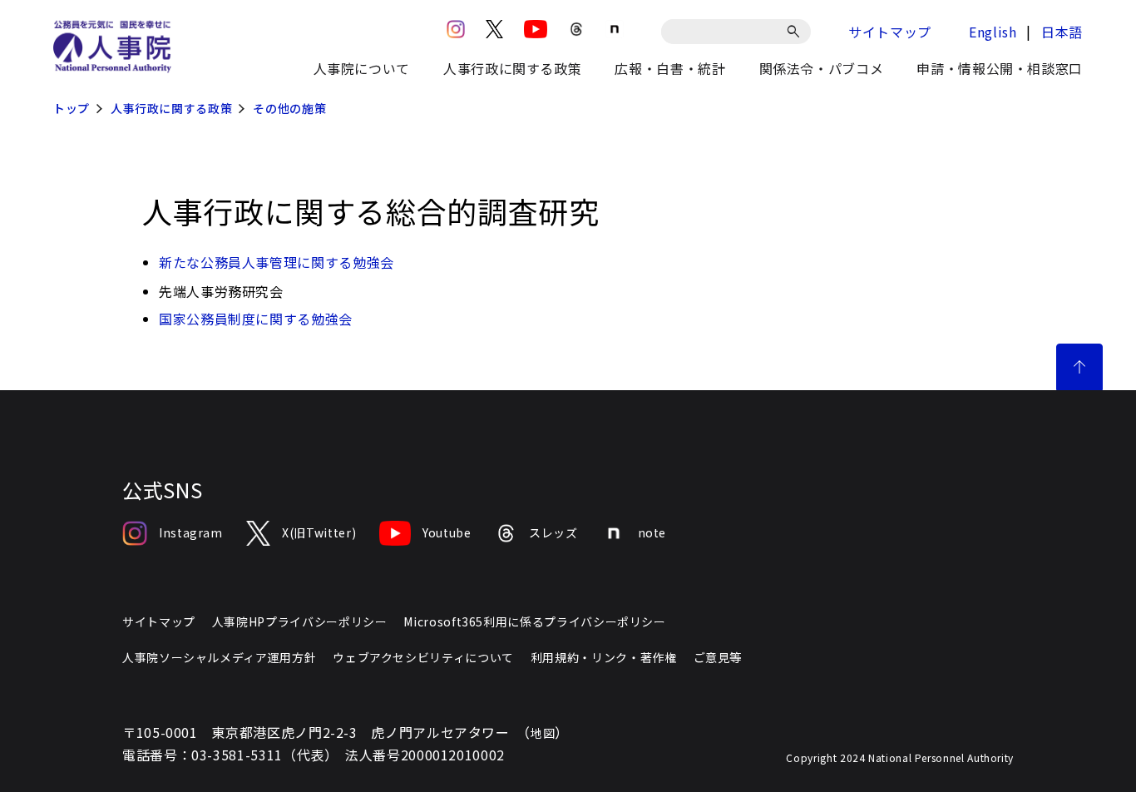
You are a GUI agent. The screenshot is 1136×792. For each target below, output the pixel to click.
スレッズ (553, 532)
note (652, 532)
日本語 (1062, 32)
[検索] (796, 31)
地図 (543, 733)
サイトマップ (889, 32)
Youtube (446, 532)
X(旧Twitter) (319, 532)
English (992, 32)
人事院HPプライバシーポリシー (300, 621)
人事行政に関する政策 (171, 108)
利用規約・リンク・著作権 (604, 657)
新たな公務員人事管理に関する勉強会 (276, 262)
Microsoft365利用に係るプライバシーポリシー (534, 621)
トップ (71, 108)
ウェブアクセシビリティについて (423, 657)
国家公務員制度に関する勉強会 (256, 319)
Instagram (191, 532)
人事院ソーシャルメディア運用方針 (219, 657)
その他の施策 (289, 108)
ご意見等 (718, 657)
